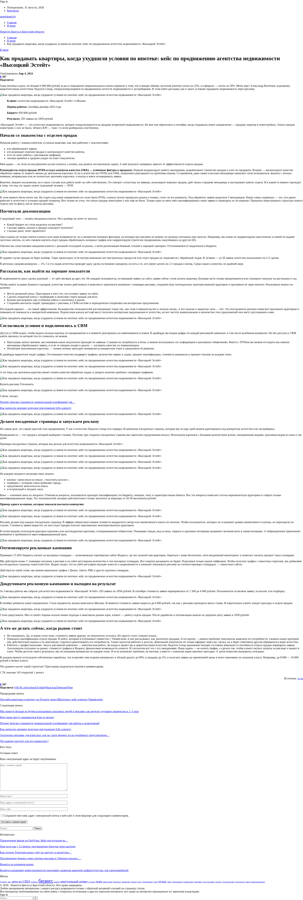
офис (169, 882)
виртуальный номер (73, 881)
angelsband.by (8, 16)
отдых (162, 881)
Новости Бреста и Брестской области (22, 31)
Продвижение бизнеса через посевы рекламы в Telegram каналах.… (40, 858)
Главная (11, 22)
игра (99, 881)
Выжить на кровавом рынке (17, 864)
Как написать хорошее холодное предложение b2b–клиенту (35, 408)
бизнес (45, 881)
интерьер (117, 882)
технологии (240, 882)
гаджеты (91, 882)
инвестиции (108, 882)
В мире (11, 25)
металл (134, 882)
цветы (247, 882)
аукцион (34, 882)
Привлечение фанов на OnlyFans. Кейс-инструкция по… (34, 840)
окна (155, 882)
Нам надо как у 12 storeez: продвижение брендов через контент (38, 846)
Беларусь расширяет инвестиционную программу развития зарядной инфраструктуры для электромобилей (64, 870)
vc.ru (300, 678)
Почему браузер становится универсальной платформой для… (37, 402)
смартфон (198, 882)
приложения (177, 882)
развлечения (188, 882)
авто (9, 882)
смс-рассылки (208, 882)
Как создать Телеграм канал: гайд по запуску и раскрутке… (36, 852)
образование (147, 882)
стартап (218, 882)
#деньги (3, 882)
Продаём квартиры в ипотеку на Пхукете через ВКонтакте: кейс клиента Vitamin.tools (51, 699)
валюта (57, 882)
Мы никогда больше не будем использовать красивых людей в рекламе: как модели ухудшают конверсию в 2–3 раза (69, 711)
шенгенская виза (258, 882)
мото (139, 882)
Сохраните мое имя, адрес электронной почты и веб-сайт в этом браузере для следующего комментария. (66, 815)
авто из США (21, 881)
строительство (228, 882)
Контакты (13, 10)
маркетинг (126, 882)
